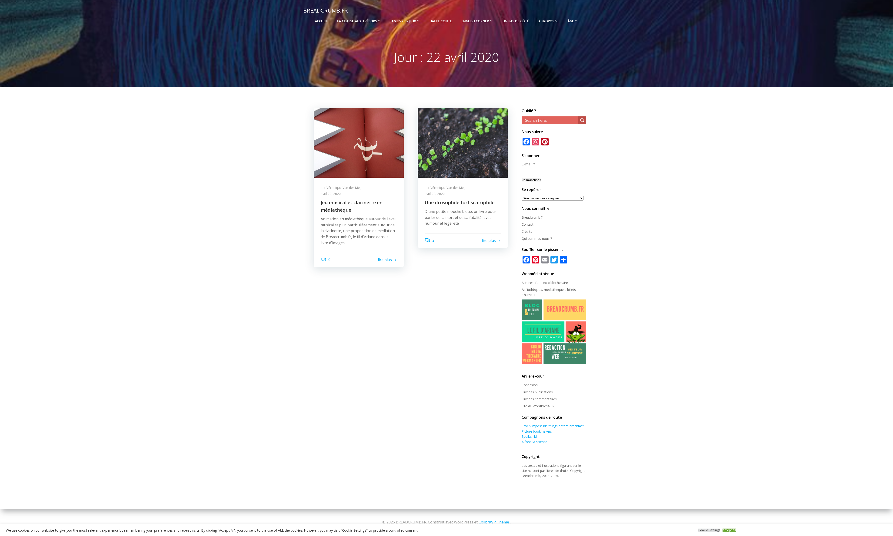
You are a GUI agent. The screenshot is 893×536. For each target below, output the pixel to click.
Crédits (527, 231)
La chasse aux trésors (357, 21)
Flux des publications (537, 392)
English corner (475, 21)
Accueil (321, 21)
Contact (527, 224)
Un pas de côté (516, 21)
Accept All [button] (729, 530)
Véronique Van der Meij (344, 187)
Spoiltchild (529, 436)
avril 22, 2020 (331, 193)
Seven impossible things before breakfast (553, 426)
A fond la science (534, 442)
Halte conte (441, 21)
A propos (546, 21)
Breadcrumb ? (532, 217)
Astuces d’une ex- (535, 282)
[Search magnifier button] (582, 120)
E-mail (528, 164)
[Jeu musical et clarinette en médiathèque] (359, 142)
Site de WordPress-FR (538, 406)
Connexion (530, 385)
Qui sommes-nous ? (537, 238)
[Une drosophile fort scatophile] (463, 142)
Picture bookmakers (537, 431)
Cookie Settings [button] (709, 530)
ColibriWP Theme (494, 522)
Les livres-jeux (403, 21)
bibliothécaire (558, 282)
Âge (571, 21)
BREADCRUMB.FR (325, 10)
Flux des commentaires (539, 399)
